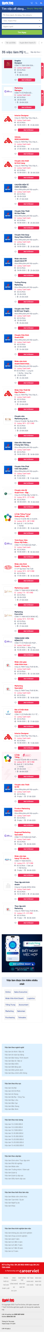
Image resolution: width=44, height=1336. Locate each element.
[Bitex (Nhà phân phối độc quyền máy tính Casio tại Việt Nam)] (8, 188)
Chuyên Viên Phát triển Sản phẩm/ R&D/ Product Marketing (22, 467)
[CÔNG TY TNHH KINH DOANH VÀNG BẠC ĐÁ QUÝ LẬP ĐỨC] (8, 64)
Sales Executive (20, 992)
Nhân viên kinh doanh (14, 998)
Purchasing (10, 1017)
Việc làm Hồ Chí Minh (12, 1091)
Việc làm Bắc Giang (12, 1106)
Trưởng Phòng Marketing (20, 283)
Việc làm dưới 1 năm (12, 1239)
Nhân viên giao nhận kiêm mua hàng (21, 663)
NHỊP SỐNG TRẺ (22, 1279)
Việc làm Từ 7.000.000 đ (13, 1130)
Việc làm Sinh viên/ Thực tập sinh (17, 1160)
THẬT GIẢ (38, 1285)
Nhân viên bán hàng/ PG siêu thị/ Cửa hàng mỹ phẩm (22, 857)
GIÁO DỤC (38, 1278)
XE (14, 1287)
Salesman (21, 1011)
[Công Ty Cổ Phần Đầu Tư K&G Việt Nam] (8, 493)
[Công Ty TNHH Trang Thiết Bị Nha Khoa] (8, 665)
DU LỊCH (14, 1291)
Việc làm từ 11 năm (11, 1251)
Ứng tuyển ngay (27, 80)
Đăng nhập (38, 8)
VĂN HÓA (22, 1284)
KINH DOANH (13, 1279)
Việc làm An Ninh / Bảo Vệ (14, 1051)
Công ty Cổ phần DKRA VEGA (25, 887)
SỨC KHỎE (30, 1285)
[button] (36, 3)
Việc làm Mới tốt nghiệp (13, 1163)
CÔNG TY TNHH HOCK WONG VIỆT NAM (27, 590)
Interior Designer (22, 115)
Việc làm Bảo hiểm (12, 1064)
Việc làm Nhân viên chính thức (16, 1196)
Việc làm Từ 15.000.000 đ (14, 1136)
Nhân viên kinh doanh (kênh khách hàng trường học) (22, 362)
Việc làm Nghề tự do (12, 1203)
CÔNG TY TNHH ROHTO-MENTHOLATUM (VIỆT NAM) (24, 861)
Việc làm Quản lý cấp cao (14, 1175)
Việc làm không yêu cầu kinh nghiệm (18, 1233)
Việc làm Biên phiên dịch (14, 1070)
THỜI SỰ (5, 1281)
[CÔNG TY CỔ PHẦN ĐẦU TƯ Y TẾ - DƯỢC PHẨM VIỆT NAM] (8, 713)
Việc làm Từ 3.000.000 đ (14, 1124)
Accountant (23, 1004)
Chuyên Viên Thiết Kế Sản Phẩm (22, 212)
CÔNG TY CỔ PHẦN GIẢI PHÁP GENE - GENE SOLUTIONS (23, 93)
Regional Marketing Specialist (22, 833)
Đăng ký (30, 8)
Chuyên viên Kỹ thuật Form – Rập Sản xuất (21, 491)
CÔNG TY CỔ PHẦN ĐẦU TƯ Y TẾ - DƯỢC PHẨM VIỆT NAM (26, 714)
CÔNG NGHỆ (14, 1284)
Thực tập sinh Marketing (20, 907)
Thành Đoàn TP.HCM (8, 1324)
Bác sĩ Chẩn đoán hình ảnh (22, 710)
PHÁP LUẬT (6, 1288)
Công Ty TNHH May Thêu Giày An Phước (26, 118)
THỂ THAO (30, 1278)
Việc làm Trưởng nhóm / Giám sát (17, 1169)
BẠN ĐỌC (38, 1281)
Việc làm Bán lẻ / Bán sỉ (13, 1061)
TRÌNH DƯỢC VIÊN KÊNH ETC (22, 639)
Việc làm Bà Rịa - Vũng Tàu (15, 1097)
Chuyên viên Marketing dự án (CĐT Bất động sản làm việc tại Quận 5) (22, 417)
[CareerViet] (29, 1271)
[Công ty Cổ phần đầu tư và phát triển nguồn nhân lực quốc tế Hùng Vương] (8, 517)
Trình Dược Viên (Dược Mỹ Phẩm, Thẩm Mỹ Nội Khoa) (22, 541)
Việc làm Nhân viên (12, 1166)
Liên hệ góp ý (6, 1328)
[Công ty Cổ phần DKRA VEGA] (8, 885)
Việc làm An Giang (11, 1094)
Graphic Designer (18, 61)
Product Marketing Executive (22, 809)
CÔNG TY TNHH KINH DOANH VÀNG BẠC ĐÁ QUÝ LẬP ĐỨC (25, 65)
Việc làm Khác (10, 1206)
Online (8, 992)
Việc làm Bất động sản (13, 1067)
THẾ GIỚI (6, 1285)
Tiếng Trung (10, 1004)
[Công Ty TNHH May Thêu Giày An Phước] (8, 118)
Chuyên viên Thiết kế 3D (22, 785)
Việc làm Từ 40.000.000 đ (14, 1145)
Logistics (31, 998)
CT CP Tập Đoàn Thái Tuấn (24, 569)
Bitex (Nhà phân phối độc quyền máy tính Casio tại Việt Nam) (26, 189)
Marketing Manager (19, 89)
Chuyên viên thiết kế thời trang (22, 162)
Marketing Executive (19, 613)
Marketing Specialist (19, 687)
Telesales (22, 1017)
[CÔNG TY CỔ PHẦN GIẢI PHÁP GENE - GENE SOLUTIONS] (8, 91)
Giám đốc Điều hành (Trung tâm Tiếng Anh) (23, 443)
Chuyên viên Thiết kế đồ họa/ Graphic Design (22, 309)
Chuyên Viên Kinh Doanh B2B (22, 336)
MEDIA (6, 1278)
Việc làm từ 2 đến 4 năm (13, 1242)
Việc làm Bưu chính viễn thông (16, 1073)
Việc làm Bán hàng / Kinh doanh (16, 1058)
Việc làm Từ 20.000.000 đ (14, 1139)
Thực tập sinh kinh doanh (22, 883)
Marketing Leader (22, 588)
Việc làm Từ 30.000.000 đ (14, 1142)
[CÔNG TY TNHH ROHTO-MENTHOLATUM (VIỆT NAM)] (8, 859)
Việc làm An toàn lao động (14, 1055)
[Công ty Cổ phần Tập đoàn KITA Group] (8, 419)
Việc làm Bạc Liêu (11, 1100)
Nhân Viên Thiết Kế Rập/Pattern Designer (22, 391)
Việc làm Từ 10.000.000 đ (14, 1133)
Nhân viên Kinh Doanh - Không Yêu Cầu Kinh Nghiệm (22, 565)
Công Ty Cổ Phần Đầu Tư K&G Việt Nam (27, 495)
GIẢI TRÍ (22, 1287)
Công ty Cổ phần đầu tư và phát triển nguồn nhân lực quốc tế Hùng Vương (26, 519)
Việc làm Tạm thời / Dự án (14, 1200)
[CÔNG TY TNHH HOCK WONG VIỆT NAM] (8, 591)
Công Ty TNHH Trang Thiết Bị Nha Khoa (27, 667)
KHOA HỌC (30, 1281)
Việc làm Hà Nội (11, 1088)
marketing (9, 1011)
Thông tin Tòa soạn (8, 1321)
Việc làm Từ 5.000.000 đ (14, 1127)
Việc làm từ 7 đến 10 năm (14, 1248)
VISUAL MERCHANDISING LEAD (22, 138)
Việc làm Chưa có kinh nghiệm (16, 1236)
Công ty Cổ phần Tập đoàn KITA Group (26, 421)
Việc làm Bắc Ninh (11, 1109)
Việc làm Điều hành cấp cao (15, 1178)
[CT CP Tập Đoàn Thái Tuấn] (8, 567)
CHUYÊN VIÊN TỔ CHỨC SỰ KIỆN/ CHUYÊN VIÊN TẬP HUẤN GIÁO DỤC (22, 185)
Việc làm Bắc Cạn (11, 1103)
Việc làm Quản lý (11, 1172)
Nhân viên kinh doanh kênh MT (21, 259)
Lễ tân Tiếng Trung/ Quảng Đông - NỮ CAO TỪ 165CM (23, 515)
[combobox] (22, 15)
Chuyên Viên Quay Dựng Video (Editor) (23, 236)
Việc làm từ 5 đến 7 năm (13, 1245)
